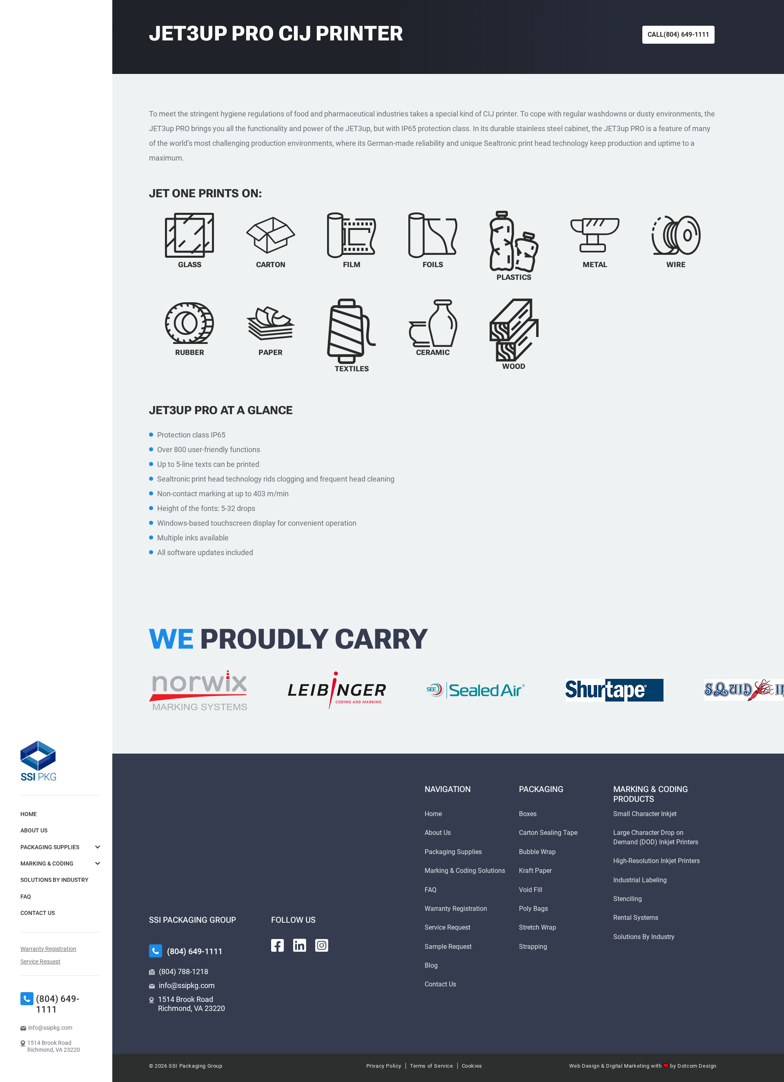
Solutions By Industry (54, 880)
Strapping (533, 946)
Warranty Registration (48, 949)
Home (28, 814)
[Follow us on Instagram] (321, 945)
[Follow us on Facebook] (277, 945)
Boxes (528, 814)
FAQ (25, 896)
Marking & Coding (47, 863)
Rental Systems (635, 917)
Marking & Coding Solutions (465, 871)
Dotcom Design (697, 1066)
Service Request (40, 961)
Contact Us (37, 913)
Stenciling (627, 899)
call (678, 34)
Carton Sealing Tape (548, 833)
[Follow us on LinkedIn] (299, 945)
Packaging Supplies (49, 847)
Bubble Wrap (537, 852)
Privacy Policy (383, 1066)
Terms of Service (431, 1066)
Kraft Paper (535, 871)
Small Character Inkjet (645, 814)
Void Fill (530, 890)
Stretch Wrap (537, 927)
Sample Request (448, 946)
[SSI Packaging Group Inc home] (38, 761)
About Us (33, 830)
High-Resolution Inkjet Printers (656, 861)
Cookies (472, 1066)
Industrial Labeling (640, 880)
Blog (431, 965)
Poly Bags (533, 908)
